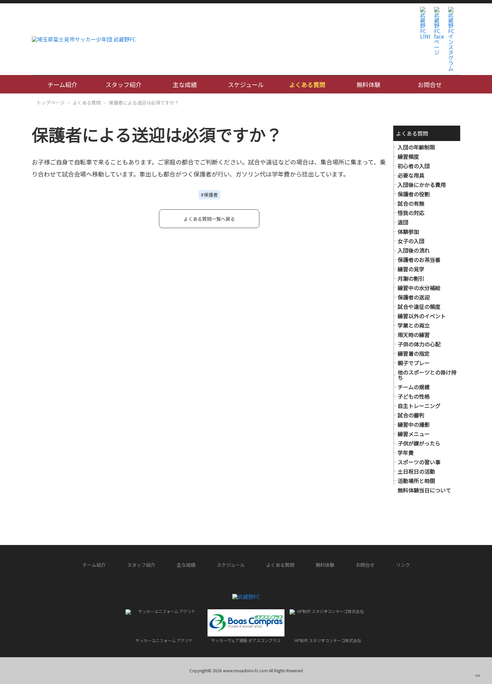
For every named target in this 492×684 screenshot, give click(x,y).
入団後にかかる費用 (422, 185)
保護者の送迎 (414, 297)
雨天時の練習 (414, 335)
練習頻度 (408, 156)
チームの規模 (414, 387)
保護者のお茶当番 (419, 260)
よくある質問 (307, 84)
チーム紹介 (62, 84)
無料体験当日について (424, 490)
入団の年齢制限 (416, 147)
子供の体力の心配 (419, 344)
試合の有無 (411, 203)
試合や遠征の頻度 (419, 306)
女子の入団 (411, 241)
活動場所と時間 (416, 481)
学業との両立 (414, 325)
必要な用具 (411, 175)
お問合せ (430, 84)
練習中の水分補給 (419, 288)
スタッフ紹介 (123, 84)
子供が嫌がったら (419, 443)
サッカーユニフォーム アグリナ (164, 640)
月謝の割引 (411, 278)
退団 (403, 222)
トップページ (50, 102)
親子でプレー (414, 363)
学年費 (406, 453)
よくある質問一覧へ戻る (209, 218)
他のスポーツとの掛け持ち (427, 375)
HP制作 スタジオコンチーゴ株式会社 (328, 640)
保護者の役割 (414, 194)
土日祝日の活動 (416, 471)
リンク (403, 564)
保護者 (211, 194)
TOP (477, 675)
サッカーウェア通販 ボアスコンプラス (245, 640)
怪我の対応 (411, 213)
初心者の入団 (414, 166)
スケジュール (246, 84)
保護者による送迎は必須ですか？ (144, 102)
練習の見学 (411, 269)
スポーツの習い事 (419, 462)
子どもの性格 (414, 396)
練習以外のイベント (422, 316)
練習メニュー (414, 434)
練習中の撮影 (414, 424)
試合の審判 (411, 415)
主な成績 (185, 84)
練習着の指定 (414, 353)
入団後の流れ (414, 250)
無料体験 (368, 84)
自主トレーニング (419, 406)
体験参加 (408, 231)
